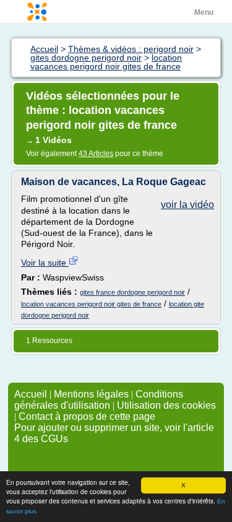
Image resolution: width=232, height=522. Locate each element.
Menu (203, 12)
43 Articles (96, 153)
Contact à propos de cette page (87, 416)
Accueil (30, 394)
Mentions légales (91, 394)
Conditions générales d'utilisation (98, 400)
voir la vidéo (187, 204)
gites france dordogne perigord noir (132, 292)
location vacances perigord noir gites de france (91, 304)
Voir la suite (45, 263)
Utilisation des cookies (166, 405)
